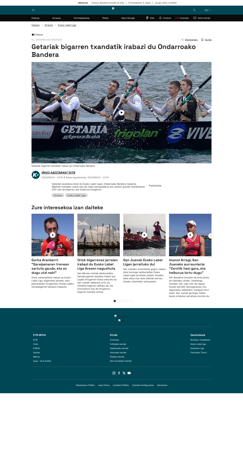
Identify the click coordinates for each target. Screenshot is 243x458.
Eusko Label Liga (76, 195)
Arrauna (58, 195)
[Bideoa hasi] (121, 112)
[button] (211, 236)
